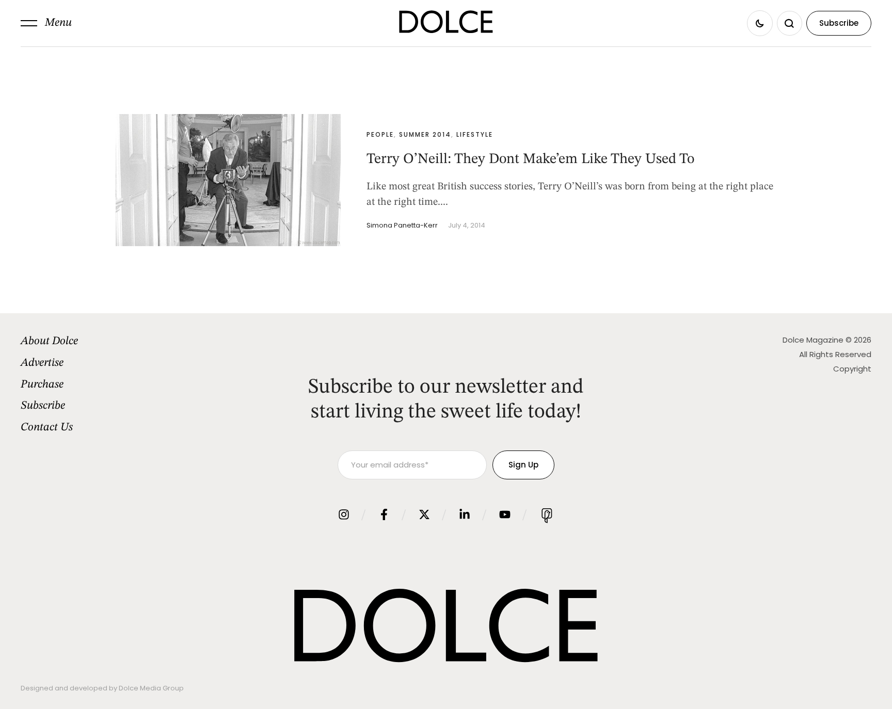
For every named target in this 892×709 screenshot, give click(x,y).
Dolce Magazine (813, 339)
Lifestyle (474, 134)
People (380, 134)
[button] (46, 23)
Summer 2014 (425, 134)
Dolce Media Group (151, 688)
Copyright (852, 368)
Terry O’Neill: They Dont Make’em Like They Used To (530, 159)
